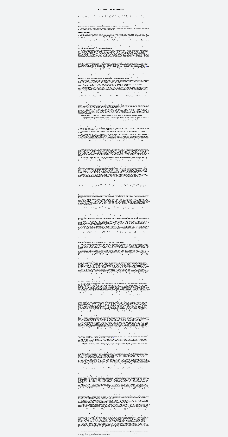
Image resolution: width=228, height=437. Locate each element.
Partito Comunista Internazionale (88, 2)
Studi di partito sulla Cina (141, 2)
